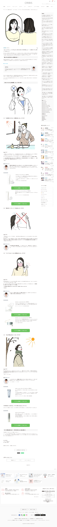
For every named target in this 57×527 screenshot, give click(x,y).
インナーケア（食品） (36, 6)
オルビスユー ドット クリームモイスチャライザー (21, 317)
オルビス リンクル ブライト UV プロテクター (21, 388)
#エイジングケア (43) (44, 115)
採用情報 (20, 518)
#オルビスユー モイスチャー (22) (46, 106)
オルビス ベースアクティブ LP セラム (20, 412)
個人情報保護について (32, 518)
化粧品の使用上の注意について (25, 518)
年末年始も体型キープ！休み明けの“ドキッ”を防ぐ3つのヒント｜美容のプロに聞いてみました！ (47, 63)
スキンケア (20, 6)
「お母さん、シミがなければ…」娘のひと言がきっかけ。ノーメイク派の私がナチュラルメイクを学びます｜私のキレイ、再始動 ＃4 (47, 60)
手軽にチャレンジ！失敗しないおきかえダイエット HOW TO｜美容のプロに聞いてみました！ (47, 22)
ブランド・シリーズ (14, 6)
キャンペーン (8, 6)
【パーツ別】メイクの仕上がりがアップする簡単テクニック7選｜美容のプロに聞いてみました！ (47, 28)
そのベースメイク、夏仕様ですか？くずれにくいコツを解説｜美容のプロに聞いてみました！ (47, 82)
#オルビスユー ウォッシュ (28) (45, 105)
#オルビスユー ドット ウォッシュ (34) (46, 108)
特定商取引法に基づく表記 (39, 518)
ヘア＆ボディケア (30, 6)
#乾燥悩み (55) (44, 113)
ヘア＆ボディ (26, 512)
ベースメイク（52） (44, 189)
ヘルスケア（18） (43, 205)
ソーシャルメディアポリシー (33, 520)
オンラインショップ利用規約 (11, 520)
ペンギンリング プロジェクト (41, 520)
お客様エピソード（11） (44, 204)
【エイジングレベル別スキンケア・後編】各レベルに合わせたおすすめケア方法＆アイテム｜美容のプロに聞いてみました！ (47, 48)
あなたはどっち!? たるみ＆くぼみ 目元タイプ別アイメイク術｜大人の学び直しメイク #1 (47, 70)
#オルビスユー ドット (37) (45, 107)
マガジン (52, 6)
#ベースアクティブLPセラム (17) (46, 112)
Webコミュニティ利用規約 (19, 520)
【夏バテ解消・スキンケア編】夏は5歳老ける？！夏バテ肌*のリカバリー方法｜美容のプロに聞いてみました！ (47, 93)
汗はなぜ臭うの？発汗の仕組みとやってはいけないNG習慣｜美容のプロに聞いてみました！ (47, 89)
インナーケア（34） (44, 194)
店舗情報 (48, 6)
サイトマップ (47, 520)
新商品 (4, 6)
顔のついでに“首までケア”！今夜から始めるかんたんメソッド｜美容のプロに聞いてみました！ (47, 40)
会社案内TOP (16, 518)
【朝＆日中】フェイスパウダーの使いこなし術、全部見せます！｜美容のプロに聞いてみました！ (47, 56)
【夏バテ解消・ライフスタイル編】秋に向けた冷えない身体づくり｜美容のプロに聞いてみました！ (47, 97)
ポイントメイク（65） (44, 191)
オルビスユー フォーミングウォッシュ (20, 174)
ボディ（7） (43, 197)
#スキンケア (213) (44, 101)
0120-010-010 (50, 491)
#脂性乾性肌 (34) (44, 119)
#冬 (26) (43, 120)
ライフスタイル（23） (44, 199)
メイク (25, 6)
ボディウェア (42, 6)
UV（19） (43, 192)
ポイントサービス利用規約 (26, 520)
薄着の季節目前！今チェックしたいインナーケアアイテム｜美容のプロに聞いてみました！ (47, 86)
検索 (42, 3)
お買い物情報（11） (44, 202)
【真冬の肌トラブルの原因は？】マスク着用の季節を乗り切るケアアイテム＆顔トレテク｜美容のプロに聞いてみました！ (47, 52)
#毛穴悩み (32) (44, 114)
